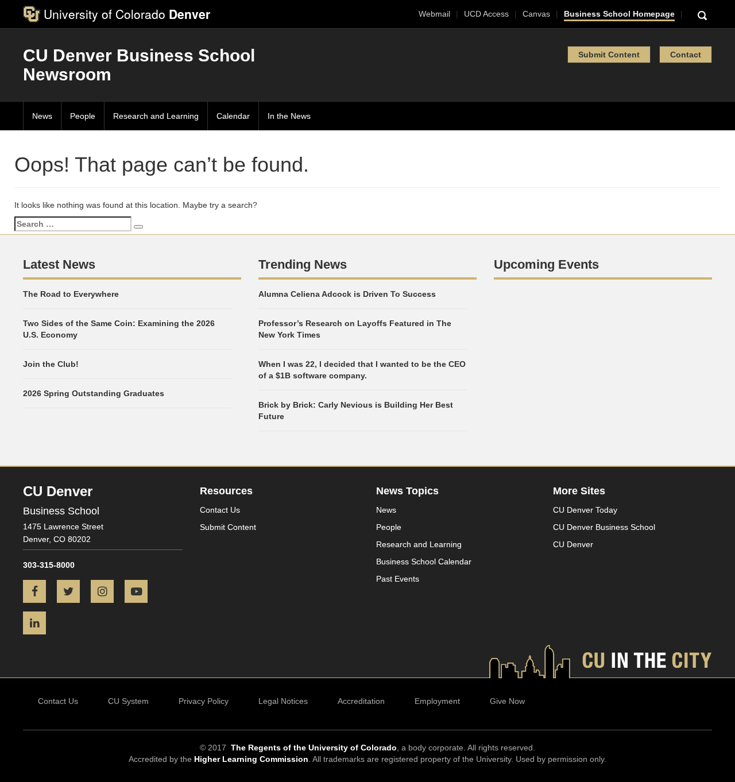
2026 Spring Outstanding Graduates (93, 393)
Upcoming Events (546, 264)
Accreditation (361, 701)
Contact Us (220, 509)
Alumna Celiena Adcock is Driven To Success (347, 294)
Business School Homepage (619, 13)
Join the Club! (51, 364)
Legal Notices (283, 701)
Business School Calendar (423, 561)
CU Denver (573, 544)
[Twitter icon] (72, 592)
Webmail (434, 13)
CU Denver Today (585, 509)
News (42, 116)
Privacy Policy (204, 701)
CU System (128, 701)
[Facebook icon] (39, 592)
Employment (437, 701)
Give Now (507, 701)
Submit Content (609, 54)
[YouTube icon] (140, 592)
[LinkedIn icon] (39, 624)
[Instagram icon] (106, 592)
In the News (289, 116)
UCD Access (486, 13)
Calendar (233, 116)
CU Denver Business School (604, 527)
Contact (685, 54)
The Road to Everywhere (71, 294)
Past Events (397, 578)
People (82, 116)
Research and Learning (156, 116)
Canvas (536, 13)
